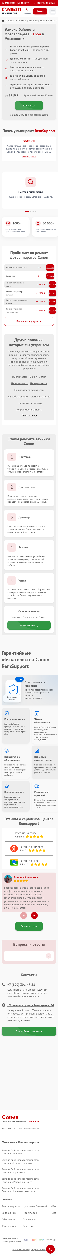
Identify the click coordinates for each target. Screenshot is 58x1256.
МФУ (53, 1206)
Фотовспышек (10, 1226)
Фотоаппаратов (11, 1206)
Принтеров (29, 1219)
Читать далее (29, 156)
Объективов (8, 1219)
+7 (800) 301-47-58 (21, 985)
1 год (19, 679)
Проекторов (30, 1212)
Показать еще (29, 415)
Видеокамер (9, 1212)
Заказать (50, 267)
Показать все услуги (27, 321)
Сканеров (28, 1226)
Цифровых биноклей (35, 1206)
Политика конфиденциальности (28, 1249)
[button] (27, 211)
